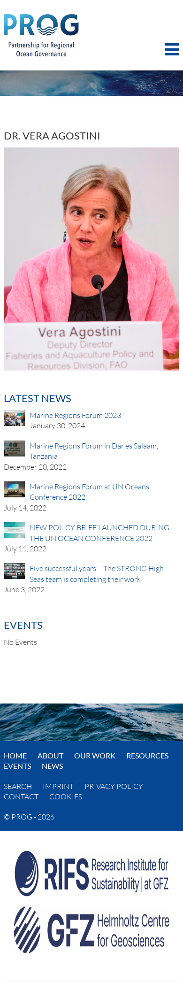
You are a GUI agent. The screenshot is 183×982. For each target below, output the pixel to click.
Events (17, 765)
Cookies (65, 796)
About (50, 755)
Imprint (58, 786)
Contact (21, 796)
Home (15, 755)
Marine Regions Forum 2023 (75, 415)
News (52, 765)
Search (18, 786)
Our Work (94, 755)
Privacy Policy (113, 786)
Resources (147, 755)
